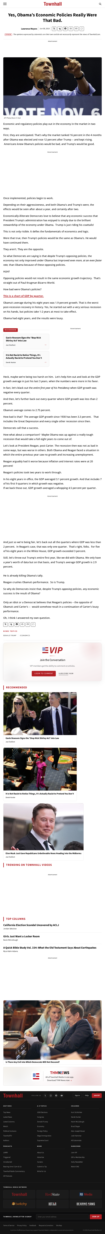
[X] (45, 1095)
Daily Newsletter (77, 1162)
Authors (6, 1140)
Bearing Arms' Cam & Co (12, 1166)
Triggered (6, 1157)
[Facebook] (56, 1095)
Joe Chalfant (10, 742)
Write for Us (41, 1171)
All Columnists (76, 1140)
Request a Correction (46, 1225)
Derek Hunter (10, 797)
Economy (40, 1126)
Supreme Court (42, 1140)
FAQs (87, 1095)
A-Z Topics (42, 1106)
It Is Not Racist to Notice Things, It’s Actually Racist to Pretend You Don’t (40, 793)
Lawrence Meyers (29, 28)
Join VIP (97, 1095)
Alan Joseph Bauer (78, 1131)
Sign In (77, 1095)
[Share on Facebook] (65, 29)
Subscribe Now (66, 673)
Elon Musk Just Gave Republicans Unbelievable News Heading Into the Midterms (43, 853)
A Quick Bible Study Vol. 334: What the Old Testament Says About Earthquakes (49, 948)
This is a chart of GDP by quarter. (23, 296)
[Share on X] (54, 29)
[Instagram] (51, 1095)
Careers (40, 1162)
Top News (6, 1112)
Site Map (59, 1225)
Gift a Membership (77, 1157)
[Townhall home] (12, 1095)
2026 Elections (42, 1112)
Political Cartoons (9, 1131)
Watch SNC (75, 1166)
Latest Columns (8, 1121)
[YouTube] (61, 1095)
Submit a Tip (42, 1166)
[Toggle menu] (5, 4)
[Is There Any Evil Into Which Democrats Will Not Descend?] (52, 1029)
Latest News (7, 1117)
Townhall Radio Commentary (14, 1171)
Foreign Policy (42, 1131)
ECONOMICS (25, 635)
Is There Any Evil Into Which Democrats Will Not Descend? (33, 1062)
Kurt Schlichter (76, 1112)
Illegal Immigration (44, 1136)
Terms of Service (8, 1225)
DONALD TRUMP (9, 635)
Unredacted (7, 1162)
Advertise (40, 1157)
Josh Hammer (76, 1136)
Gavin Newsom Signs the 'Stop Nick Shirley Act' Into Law (32, 738)
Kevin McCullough (77, 1121)
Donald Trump (42, 1121)
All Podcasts (7, 1176)
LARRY (5, 1152)
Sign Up (95, 1216)
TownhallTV (7, 1136)
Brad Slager (75, 1126)
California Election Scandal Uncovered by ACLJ (31, 925)
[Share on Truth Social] (59, 29)
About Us (40, 1152)
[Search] (100, 4)
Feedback (32, 1225)
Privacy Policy (22, 1225)
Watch (5, 1126)
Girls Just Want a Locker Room (21, 936)
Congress (40, 1117)
